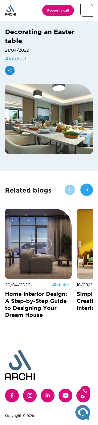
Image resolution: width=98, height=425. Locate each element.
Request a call (58, 10)
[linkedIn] (48, 395)
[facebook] (12, 395)
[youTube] (65, 395)
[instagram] (30, 395)
